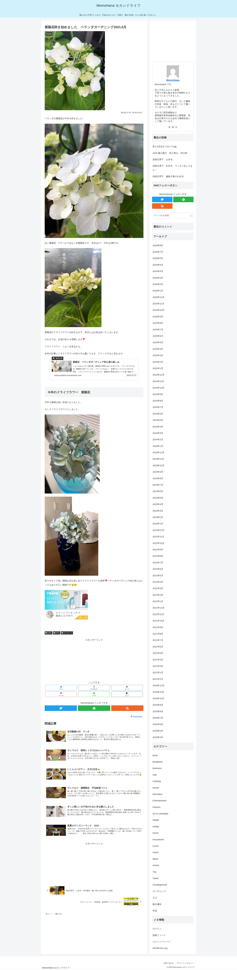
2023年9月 (158, 472)
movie (155, 852)
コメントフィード (161, 941)
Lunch (156, 846)
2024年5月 (158, 420)
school (156, 865)
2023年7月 (158, 485)
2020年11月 (158, 692)
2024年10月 (158, 388)
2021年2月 (158, 672)
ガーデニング (67, 633)
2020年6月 (158, 724)
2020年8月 (158, 711)
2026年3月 (158, 278)
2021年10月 (158, 621)
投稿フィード (159, 935)
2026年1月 (158, 290)
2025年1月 (158, 368)
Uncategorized (160, 885)
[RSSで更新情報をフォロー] (127, 708)
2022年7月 (158, 562)
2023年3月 (158, 511)
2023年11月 (158, 459)
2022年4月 (158, 582)
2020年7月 (158, 718)
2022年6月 (158, 569)
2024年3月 (158, 433)
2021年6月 (158, 646)
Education (157, 794)
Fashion (156, 807)
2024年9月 (158, 394)
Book (155, 755)
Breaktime (158, 762)
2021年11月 (158, 614)
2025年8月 (158, 323)
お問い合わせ (168, 963)
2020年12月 (158, 685)
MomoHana (172, 80)
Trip (154, 872)
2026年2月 (158, 284)
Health (156, 820)
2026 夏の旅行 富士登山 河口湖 (170, 153)
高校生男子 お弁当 (163, 159)
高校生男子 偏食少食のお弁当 (168, 176)
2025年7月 (158, 329)
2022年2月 (158, 595)
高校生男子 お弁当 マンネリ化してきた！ (173, 168)
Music (155, 859)
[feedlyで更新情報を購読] (94, 708)
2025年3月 (158, 355)
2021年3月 (158, 666)
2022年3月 (158, 588)
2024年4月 (158, 426)
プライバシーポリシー (185, 963)
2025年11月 (158, 303)
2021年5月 (158, 653)
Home (57, 633)
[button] (191, 216)
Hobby (49, 633)
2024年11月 (158, 381)
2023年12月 (158, 452)
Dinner (156, 788)
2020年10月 (158, 698)
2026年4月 (158, 271)
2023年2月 (158, 517)
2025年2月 (158, 362)
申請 (155, 910)
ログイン (157, 929)
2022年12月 (158, 530)
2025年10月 (158, 310)
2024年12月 (158, 375)
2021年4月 (158, 659)
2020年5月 (158, 731)
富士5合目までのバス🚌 (165, 146)
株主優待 (157, 904)
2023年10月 (158, 465)
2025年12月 (158, 297)
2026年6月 (158, 258)
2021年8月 (158, 634)
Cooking (157, 781)
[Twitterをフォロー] (61, 708)
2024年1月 (158, 446)
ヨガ (155, 897)
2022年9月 (158, 549)
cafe (155, 775)
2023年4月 (158, 504)
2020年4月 (158, 737)
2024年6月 (158, 413)
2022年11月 (158, 536)
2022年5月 (158, 575)
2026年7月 (158, 252)
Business (157, 768)
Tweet (155, 878)
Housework (158, 839)
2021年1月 (158, 679)
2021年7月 (158, 640)
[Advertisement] (94, 659)
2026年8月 (158, 245)
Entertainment (159, 800)
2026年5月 (158, 265)
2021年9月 (158, 627)
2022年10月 (158, 543)
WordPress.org (160, 948)
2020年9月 (158, 705)
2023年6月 (158, 491)
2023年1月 (158, 523)
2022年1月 (158, 601)
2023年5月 (158, 498)
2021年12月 (158, 608)
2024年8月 (158, 401)
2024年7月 (158, 407)
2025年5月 (158, 342)
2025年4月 (158, 349)
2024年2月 (158, 439)
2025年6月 (158, 336)
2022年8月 (158, 556)
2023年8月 (158, 478)
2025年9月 (158, 316)
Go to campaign (160, 813)
